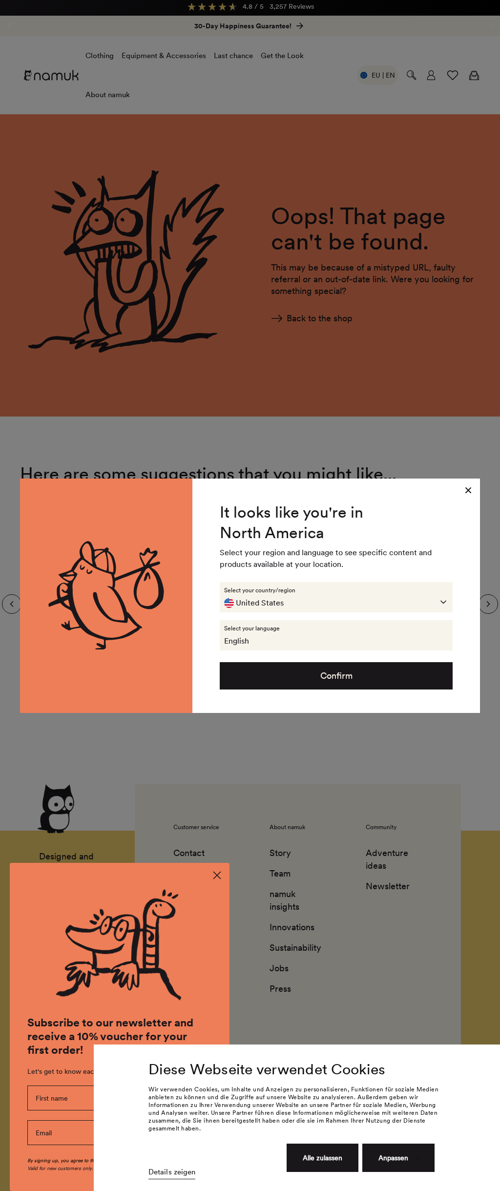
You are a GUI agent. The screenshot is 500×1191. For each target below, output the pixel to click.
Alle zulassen (322, 1158)
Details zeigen (171, 1172)
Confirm (336, 675)
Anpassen (393, 1158)
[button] (336, 597)
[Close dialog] (217, 875)
